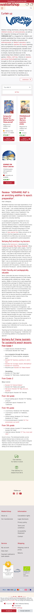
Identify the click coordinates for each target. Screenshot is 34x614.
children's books (6, 32)
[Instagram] (17, 493)
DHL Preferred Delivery (22, 603)
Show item (9, 182)
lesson (24, 44)
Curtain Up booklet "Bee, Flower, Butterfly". (15, 246)
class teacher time (12, 232)
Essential (9, 603)
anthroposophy (6, 42)
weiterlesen (25, 79)
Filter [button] (17, 92)
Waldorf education (20, 42)
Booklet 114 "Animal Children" (13, 385)
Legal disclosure (23, 519)
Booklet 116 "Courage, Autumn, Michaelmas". (18, 363)
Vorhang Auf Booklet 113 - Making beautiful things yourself (8, 119)
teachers (16, 44)
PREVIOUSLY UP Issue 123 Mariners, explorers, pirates (25, 120)
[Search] (31, 8)
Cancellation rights (24, 516)
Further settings (17, 608)
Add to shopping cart (8, 139)
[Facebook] (14, 493)
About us (4, 516)
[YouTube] (20, 493)
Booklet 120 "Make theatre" (22, 367)
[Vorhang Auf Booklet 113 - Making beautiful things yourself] (8, 106)
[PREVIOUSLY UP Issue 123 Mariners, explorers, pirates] (25, 106)
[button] (2, 8)
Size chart (4, 551)
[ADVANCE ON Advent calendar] (8, 155)
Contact (20, 536)
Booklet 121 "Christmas (12, 365)
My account (5, 547)
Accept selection (25, 610)
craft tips (15, 57)
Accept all (9, 610)
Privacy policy (22, 522)
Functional (18, 605)
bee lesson (14, 244)
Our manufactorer (7, 519)
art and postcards (19, 32)
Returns (20, 553)
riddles (8, 57)
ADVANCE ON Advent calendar (8, 165)
